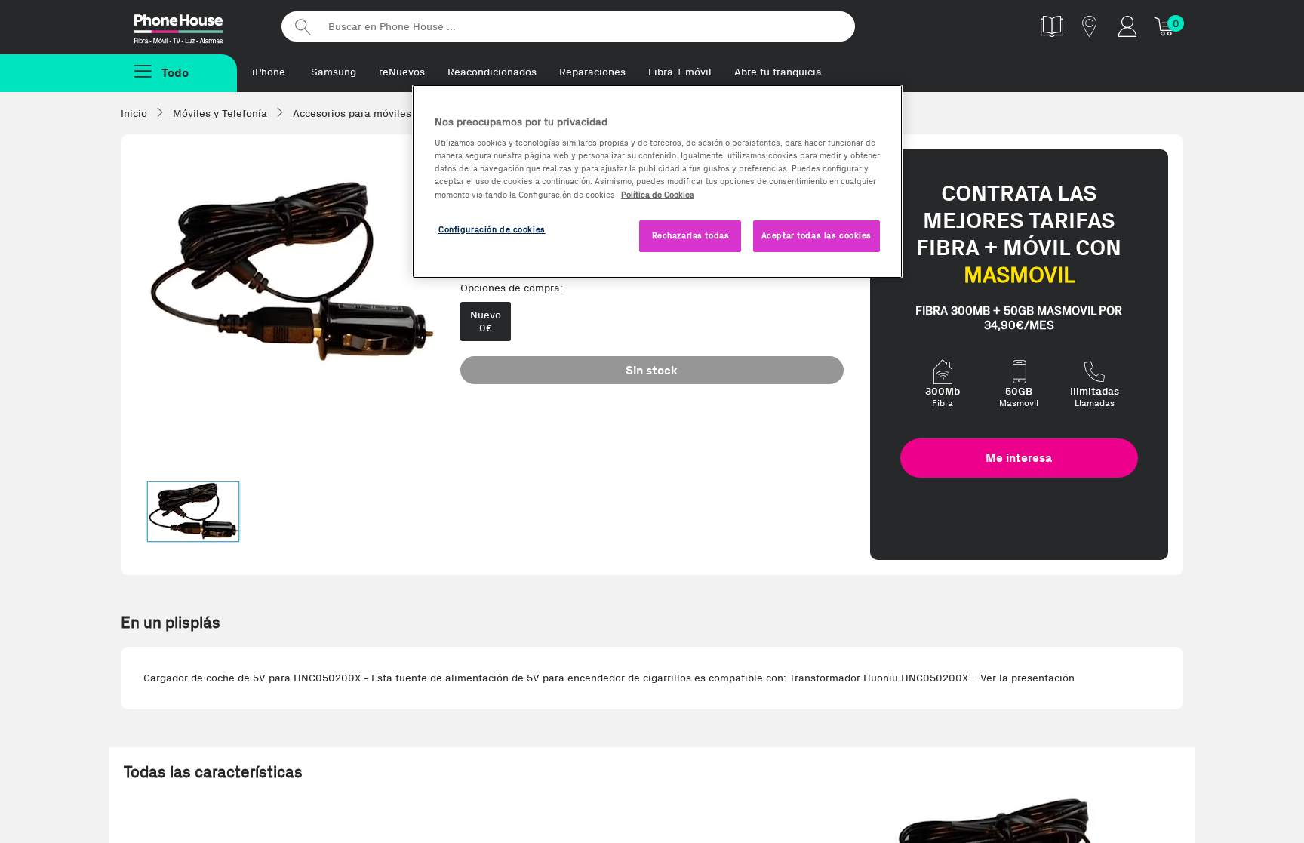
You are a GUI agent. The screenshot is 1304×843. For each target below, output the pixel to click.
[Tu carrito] (1165, 26)
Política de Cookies (657, 194)
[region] (657, 181)
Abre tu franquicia (778, 72)
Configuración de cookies (492, 229)
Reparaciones (592, 72)
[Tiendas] (1090, 26)
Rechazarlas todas (691, 235)
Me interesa (1019, 458)
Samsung (333, 72)
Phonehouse (191, 25)
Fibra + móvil (680, 72)
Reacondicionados (492, 72)
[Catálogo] (1052, 26)
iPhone (268, 72)
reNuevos (402, 72)
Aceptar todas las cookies (816, 235)
